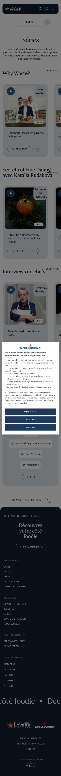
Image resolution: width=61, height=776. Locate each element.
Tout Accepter (30, 419)
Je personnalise (30, 411)
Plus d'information (20, 403)
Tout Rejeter (30, 427)
